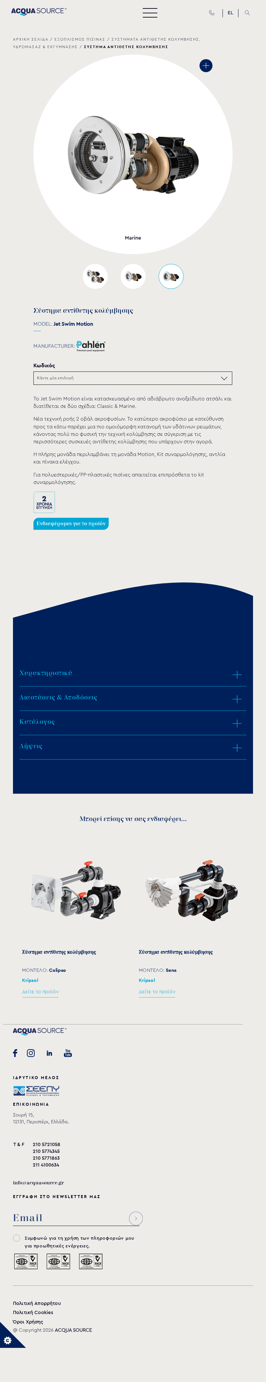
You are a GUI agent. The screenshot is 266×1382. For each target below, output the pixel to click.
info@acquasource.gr (38, 1182)
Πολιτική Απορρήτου (37, 1303)
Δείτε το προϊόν (40, 991)
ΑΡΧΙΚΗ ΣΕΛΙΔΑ (30, 39)
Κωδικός (44, 365)
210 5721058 (46, 1144)
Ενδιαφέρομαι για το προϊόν (71, 524)
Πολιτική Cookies (33, 1312)
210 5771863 (46, 1158)
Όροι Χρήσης (28, 1322)
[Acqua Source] (38, 14)
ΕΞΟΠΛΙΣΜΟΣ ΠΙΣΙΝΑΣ (79, 39)
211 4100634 (46, 1165)
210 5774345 (46, 1151)
